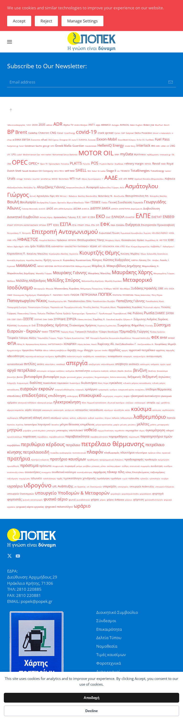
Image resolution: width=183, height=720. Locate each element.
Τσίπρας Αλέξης (27, 337)
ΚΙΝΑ (117, 246)
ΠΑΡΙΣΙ (67, 295)
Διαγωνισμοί (108, 671)
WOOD (55, 178)
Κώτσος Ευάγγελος (116, 260)
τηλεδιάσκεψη (49, 478)
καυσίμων (108, 410)
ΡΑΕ (129, 313)
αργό (168, 364)
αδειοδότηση (15, 356)
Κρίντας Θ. (57, 260)
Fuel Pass (162, 139)
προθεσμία (151, 459)
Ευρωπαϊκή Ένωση (109, 233)
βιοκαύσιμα (162, 371)
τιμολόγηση (103, 478)
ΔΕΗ (56, 208)
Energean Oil (65, 139)
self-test (70, 170)
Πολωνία (41, 313)
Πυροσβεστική (120, 313)
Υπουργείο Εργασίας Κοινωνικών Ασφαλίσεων (110, 338)
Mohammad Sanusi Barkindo (64, 154)
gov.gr (46, 145)
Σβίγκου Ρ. (128, 319)
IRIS (153, 145)
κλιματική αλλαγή (30, 418)
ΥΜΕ (87, 338)
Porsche (86, 163)
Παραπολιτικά (56, 307)
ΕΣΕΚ (56, 225)
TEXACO (125, 170)
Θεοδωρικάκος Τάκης (90, 240)
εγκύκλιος (115, 383)
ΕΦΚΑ (113, 225)
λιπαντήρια (30, 424)
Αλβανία (170, 178)
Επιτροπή (26, 233)
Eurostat (92, 139)
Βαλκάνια (73, 196)
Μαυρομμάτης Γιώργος (163, 273)
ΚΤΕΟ (122, 246)
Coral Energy (69, 133)
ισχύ (158, 402)
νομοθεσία (119, 430)
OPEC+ (34, 163)
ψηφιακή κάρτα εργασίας (30, 506)
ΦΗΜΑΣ (171, 338)
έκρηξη (71, 350)
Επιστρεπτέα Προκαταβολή (158, 225)
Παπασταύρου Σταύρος (38, 307)
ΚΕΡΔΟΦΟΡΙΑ (108, 246)
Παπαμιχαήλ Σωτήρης (17, 307)
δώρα (105, 383)
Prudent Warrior (106, 163)
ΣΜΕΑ (50, 319)
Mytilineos (140, 154)
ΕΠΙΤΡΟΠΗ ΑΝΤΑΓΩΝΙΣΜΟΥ (26, 225)
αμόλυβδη (60, 356)
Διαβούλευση (151, 208)
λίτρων (108, 418)
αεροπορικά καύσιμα (34, 356)
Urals (11, 178)
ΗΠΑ (14, 240)
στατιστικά (135, 466)
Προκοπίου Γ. (92, 313)
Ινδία (27, 246)
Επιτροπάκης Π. (14, 233)
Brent (21, 132)
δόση (100, 383)
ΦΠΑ (11, 343)
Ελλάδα (120, 225)
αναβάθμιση (88, 356)
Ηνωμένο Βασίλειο (47, 240)
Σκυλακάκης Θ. (24, 325)
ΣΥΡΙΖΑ (71, 319)
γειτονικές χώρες (74, 377)
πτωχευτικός (58, 466)
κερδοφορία (12, 418)
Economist (35, 139)
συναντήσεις (33, 472)
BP (10, 132)
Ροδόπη (138, 313)
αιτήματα (49, 356)
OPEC (20, 162)
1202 (28, 125)
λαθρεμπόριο (149, 416)
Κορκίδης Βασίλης (34, 260)
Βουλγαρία (28, 202)
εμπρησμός (103, 389)
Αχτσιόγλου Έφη (46, 196)
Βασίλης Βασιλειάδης (87, 196)
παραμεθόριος (118, 436)
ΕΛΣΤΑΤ (157, 217)
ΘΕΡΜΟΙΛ (72, 240)
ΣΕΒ (8, 319)
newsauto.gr (165, 154)
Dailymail (130, 133)
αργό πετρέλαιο (21, 370)
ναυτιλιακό (76, 430)
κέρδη (28, 410)
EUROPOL (83, 139)
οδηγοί (170, 430)
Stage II (111, 170)
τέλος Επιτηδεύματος (137, 472)
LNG (172, 145)
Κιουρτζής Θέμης (99, 252)
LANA (163, 146)
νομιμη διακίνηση (105, 430)
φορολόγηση (145, 493)
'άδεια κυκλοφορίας (16, 125)
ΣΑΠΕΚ (170, 313)
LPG (13, 154)
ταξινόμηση (12, 478)
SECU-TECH (59, 171)
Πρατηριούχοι (78, 313)
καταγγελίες (81, 410)
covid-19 (86, 131)
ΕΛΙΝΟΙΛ (118, 216)
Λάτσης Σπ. (145, 260)
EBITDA (26, 139)
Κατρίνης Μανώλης (37, 253)
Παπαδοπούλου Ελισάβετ (103, 301)
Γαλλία (104, 202)
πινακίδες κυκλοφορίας (60, 452)
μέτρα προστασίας (104, 424)
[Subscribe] (170, 82)
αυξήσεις (60, 371)
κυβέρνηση (82, 418)
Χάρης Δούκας (83, 344)
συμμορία (145, 466)
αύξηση (113, 371)
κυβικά (91, 418)
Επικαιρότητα (109, 629)
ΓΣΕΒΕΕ (96, 202)
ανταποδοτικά (15, 364)
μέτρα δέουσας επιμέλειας (77, 424)
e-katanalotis (165, 133)
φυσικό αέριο (56, 499)
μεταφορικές (163, 424)
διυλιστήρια (89, 383)
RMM (163, 163)
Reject (46, 21)
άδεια (45, 350)
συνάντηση (157, 466)
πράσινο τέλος (154, 452)
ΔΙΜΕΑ (106, 208)
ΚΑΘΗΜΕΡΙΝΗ (57, 246)
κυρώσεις (99, 418)
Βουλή (13, 201)
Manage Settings (82, 21)
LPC (8, 154)
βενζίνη (140, 370)
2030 (35, 124)
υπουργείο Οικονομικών (20, 493)
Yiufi (78, 178)
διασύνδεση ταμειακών (56, 383)
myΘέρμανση (153, 154)
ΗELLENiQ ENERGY (160, 233)
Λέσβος (155, 260)
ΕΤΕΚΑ (87, 225)
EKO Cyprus (53, 139)
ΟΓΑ (166, 288)
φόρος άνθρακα (115, 499)
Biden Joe (148, 124)
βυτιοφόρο (51, 377)
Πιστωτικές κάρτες (151, 307)
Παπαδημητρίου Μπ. (57, 301)
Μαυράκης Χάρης (132, 272)
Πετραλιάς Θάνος (108, 307)
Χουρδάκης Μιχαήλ (165, 344)
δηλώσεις (164, 377)
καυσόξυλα (119, 410)
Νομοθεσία (106, 646)
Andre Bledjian (80, 125)
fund (21, 146)
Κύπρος (97, 260)
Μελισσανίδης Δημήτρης (92, 281)
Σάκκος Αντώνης (84, 319)
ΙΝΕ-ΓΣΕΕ (163, 240)
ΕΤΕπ (93, 225)
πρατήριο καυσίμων (68, 459)
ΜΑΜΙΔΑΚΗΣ (26, 265)
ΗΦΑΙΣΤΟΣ (27, 239)
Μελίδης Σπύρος (64, 280)
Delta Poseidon (143, 133)
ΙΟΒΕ (171, 240)
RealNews (119, 163)
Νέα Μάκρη (125, 288)
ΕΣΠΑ (65, 224)
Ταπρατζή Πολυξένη (86, 331)
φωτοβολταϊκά (83, 499)
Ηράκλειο (62, 240)
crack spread (105, 133)
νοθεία (90, 430)
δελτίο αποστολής (118, 377)
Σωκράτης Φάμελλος (130, 325)
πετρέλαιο (73, 445)
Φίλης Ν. (21, 344)
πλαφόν (95, 452)
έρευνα (97, 350)
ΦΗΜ (163, 338)
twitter (168, 171)
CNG (53, 133)
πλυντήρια (127, 452)
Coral (60, 133)
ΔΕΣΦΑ (77, 208)
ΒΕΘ (57, 196)
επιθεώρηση (72, 396)
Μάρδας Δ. (99, 266)
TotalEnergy (157, 170)
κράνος (65, 418)
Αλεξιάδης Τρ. (30, 187)
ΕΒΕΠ (84, 217)
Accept (19, 21)
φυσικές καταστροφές (33, 499)
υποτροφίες (122, 486)
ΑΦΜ (130, 178)
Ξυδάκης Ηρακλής (144, 288)
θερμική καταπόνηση (96, 402)
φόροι (95, 499)
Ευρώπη (147, 233)
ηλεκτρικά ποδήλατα (27, 402)
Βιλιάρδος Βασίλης (158, 196)
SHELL (81, 170)
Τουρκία (12, 337)
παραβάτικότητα (56, 436)
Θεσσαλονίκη (128, 240)
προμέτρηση (163, 459)
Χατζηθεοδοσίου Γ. (126, 344)
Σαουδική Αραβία (114, 319)
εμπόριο (113, 389)
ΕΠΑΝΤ (10, 225)
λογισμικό (44, 424)
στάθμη (125, 466)
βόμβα (63, 377)
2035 (42, 124)
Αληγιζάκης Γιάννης (51, 187)
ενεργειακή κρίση (126, 389)
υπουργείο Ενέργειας (164, 486)
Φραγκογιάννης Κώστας (36, 344)
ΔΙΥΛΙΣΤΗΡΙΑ (124, 208)
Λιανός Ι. (164, 260)
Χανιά (94, 344)
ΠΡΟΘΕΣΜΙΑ (127, 295)
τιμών (124, 478)
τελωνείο (36, 478)
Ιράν (33, 246)
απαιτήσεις (50, 364)
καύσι (127, 410)
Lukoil (19, 154)
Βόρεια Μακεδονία (75, 202)
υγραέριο (15, 486)
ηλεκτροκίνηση (67, 402)
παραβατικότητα (77, 436)
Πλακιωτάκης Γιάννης (26, 313)
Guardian (78, 145)
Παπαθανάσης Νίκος (155, 301)
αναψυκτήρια (139, 356)
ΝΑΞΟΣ (116, 288)
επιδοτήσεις (34, 395)
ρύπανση (96, 466)
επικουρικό (90, 395)
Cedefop (32, 133)
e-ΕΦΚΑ (17, 139)
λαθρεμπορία (126, 418)
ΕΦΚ (105, 224)
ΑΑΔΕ (111, 177)
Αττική (33, 196)
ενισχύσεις (140, 389)
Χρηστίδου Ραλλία (32, 350)
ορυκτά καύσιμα (14, 436)
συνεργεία (46, 472)
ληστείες (11, 424)
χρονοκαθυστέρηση (154, 499)
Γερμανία (138, 202)
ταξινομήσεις (157, 472)
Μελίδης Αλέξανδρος (31, 280)
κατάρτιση (69, 410)
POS (94, 163)
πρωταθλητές (13, 466)
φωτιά (72, 499)
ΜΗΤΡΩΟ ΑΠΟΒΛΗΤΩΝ (64, 266)
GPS (52, 146)
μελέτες (143, 424)
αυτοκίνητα (82, 370)
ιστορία (151, 402)
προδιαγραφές (134, 459)
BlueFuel (159, 125)
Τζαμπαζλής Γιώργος (134, 331)
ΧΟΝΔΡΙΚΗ (70, 344)
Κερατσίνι (73, 253)
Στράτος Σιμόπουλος (107, 325)
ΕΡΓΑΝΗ (42, 225)
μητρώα (14, 430)
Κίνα (128, 246)
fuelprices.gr (12, 146)
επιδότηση (57, 395)
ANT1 (91, 124)
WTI (72, 178)
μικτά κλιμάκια (39, 430)
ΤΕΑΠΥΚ (54, 331)
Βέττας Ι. (64, 196)
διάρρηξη (11, 383)
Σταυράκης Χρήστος (52, 325)
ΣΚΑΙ (45, 319)
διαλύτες (36, 383)
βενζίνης (152, 371)
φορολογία (116, 493)
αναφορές (127, 356)
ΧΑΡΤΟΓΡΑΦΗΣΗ (55, 344)
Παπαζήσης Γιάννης (130, 301)
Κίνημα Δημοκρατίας (140, 246)
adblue (49, 125)
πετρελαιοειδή (36, 452)
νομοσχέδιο (131, 430)
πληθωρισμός (111, 452)
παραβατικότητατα (99, 436)
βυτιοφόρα (33, 376)
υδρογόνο (37, 485)
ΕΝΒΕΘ (168, 216)
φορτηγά (157, 493)
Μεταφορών (39, 288)
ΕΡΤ (49, 225)
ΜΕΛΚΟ (40, 266)
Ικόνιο (10, 246)
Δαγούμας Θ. (136, 208)
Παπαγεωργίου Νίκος (27, 300)
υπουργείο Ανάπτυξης (141, 486)
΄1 (102, 178)
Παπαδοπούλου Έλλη (80, 301)
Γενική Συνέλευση (120, 202)
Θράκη (140, 240)
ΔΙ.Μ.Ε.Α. (85, 208)
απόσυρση (145, 364)
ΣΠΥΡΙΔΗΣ (60, 319)
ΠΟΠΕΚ (105, 294)
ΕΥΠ (97, 225)
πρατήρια (18, 458)
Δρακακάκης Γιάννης (65, 217)
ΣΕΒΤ (13, 319)
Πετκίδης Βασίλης (91, 307)
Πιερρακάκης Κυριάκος (129, 307)
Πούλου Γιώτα (54, 313)
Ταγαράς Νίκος (67, 331)
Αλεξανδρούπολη (15, 187)
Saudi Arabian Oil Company (37, 170)
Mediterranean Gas (31, 154)
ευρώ (127, 396)
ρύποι (103, 466)
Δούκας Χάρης (46, 217)
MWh (117, 154)
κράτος (73, 418)
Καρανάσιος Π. (16, 253)
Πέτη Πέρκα (157, 295)
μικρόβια (27, 430)
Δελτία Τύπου (108, 637)
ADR (57, 124)
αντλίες (30, 363)
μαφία (116, 424)
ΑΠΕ (125, 178)
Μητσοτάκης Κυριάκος (66, 288)
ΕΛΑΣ (108, 217)
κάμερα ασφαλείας (15, 410)
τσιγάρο (164, 478)
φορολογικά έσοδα (130, 493)
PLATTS (76, 163)
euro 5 (75, 139)
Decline (91, 711)
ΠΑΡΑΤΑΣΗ (58, 295)
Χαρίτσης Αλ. (105, 344)
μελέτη (153, 424)
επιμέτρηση (107, 396)
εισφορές (80, 389)
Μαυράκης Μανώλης (99, 273)
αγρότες (160, 350)
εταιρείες (118, 396)
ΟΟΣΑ (171, 288)
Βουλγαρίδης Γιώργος (46, 202)
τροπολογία (154, 478)
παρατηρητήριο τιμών (156, 436)
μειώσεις (132, 424)
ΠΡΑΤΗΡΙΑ (117, 295)
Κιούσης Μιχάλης (130, 253)
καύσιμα (141, 408)
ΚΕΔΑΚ (93, 246)
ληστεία (171, 417)
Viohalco (27, 178)
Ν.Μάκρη (108, 288)
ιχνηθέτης (165, 402)
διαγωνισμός (23, 383)
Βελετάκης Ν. (105, 196)
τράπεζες (144, 478)
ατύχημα (51, 371)
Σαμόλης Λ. (99, 319)
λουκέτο (55, 424)
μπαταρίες (62, 430)
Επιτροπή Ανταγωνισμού (65, 231)
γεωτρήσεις (88, 377)
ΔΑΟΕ (49, 208)
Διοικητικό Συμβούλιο (23, 217)
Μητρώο (49, 288)
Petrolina (65, 163)
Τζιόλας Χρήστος (157, 331)
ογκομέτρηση (155, 430)
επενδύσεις (14, 396)
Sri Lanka (101, 171)
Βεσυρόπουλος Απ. (137, 196)
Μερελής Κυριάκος (113, 281)
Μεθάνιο (11, 281)
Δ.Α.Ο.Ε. (42, 208)
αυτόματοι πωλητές (100, 371)
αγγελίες (114, 350)
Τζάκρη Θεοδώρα (108, 331)
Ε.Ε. (79, 217)
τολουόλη (133, 478)
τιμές (59, 478)
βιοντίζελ (11, 377)
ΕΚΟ (100, 216)
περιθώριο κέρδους (43, 444)
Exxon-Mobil (107, 139)
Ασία (122, 187)
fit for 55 (141, 139)
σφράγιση (99, 472)
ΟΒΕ (160, 288)
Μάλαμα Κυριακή (83, 266)
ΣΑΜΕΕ (160, 313)
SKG (89, 171)
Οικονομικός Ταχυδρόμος (24, 295)
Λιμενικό (11, 266)
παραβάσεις (42, 436)
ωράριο (82, 505)
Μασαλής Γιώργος (44, 273)
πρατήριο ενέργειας (40, 459)
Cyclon (117, 133)
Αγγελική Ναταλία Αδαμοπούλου (149, 178)
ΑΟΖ (120, 178)
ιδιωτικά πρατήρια (115, 402)
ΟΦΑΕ (9, 295)
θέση (84, 402)
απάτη (40, 364)
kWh (158, 146)
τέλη (121, 472)
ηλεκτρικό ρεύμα (44, 402)
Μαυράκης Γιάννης (70, 272)
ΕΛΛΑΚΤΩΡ (130, 217)
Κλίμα (143, 253)
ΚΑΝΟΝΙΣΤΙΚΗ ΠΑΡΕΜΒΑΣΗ (77, 246)
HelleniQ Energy (110, 145)
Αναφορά (92, 187)
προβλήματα (92, 459)
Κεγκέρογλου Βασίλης (58, 253)
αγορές (125, 350)
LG (168, 146)
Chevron (43, 133)
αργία (162, 364)
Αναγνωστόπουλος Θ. (75, 187)
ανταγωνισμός (154, 356)
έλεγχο (80, 350)
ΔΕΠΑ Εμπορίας (65, 208)
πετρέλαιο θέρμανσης (112, 443)
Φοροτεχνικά (108, 663)
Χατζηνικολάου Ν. (145, 344)
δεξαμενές (134, 377)
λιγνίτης (19, 424)
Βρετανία (61, 202)
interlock (143, 145)
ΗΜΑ (9, 240)
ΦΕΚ (155, 337)
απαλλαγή (60, 364)
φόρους (128, 499)
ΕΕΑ (93, 217)
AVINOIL (124, 124)
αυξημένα (70, 371)
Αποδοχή (91, 698)
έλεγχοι (88, 350)
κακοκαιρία (47, 410)
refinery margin (134, 163)
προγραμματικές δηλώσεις (111, 459)
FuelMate (150, 139)
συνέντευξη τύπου (15, 472)
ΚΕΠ (100, 246)
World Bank (64, 178)
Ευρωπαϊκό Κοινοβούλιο (132, 233)
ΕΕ (89, 217)
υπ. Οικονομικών (94, 486)
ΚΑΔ (48, 246)
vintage (19, 178)
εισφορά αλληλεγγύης (65, 389)
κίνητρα (37, 410)
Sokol (94, 171)
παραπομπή (134, 436)
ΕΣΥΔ (74, 225)
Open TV (44, 163)
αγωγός (170, 350)
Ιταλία (41, 246)
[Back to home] (91, 41)
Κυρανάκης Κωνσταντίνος (77, 260)
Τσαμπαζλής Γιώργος (46, 338)
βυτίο (20, 377)
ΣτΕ (34, 325)
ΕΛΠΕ (143, 215)
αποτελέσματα (107, 364)
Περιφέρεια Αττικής (73, 307)
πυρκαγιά (70, 466)
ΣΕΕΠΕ (28, 319)
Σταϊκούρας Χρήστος (83, 325)
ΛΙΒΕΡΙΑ (134, 260)
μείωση (123, 424)
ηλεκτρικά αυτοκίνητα (145, 396)
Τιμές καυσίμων (111, 654)
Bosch (166, 125)
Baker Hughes (136, 125)
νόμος (142, 430)
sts (118, 171)
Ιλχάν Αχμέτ (19, 246)
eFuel (44, 139)
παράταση (29, 436)
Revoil (156, 163)
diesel (155, 133)
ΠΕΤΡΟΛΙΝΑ (88, 294)
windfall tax (46, 178)
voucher (36, 178)
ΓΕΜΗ (87, 202)
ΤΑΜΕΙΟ (44, 331)
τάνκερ (112, 472)
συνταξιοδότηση (84, 472)
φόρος (103, 499)
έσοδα (104, 350)
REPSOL (148, 163)
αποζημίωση (94, 364)
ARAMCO (106, 124)
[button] (9, 41)
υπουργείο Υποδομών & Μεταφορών (72, 493)
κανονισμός (58, 410)
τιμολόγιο (116, 478)
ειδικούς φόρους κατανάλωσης (137, 383)
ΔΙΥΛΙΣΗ (114, 208)
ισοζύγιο (129, 402)
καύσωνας (156, 410)
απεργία (77, 363)
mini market (46, 154)
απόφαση (155, 364)
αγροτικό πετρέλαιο (142, 350)
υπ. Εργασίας (80, 486)
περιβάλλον (13, 445)
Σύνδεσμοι (106, 620)
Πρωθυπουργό (105, 313)
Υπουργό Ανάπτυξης (141, 338)
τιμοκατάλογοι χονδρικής (79, 478)
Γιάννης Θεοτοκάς (30, 208)
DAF (123, 133)
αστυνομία (41, 371)
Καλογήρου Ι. (168, 246)
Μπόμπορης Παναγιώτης (91, 288)
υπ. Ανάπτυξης (62, 486)
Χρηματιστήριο (14, 350)
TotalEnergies (140, 170)
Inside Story (130, 146)
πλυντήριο (141, 452)
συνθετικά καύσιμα (64, 472)
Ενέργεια (132, 224)
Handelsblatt (91, 146)
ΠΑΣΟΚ (75, 295)
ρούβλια (87, 466)
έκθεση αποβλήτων (57, 350)
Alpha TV (68, 124)
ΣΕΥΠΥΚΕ (38, 319)
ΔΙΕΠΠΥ (95, 208)
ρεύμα (79, 466)
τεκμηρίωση (24, 478)
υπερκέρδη (110, 486)
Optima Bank (54, 163)
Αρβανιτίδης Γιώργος (109, 187)
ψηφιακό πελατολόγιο (59, 506)
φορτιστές (14, 499)
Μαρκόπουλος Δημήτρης (21, 273)
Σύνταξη (149, 325)
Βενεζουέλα (119, 196)
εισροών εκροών (37, 388)
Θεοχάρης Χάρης (112, 240)
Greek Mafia (63, 145)
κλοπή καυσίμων (52, 417)
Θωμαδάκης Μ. (151, 240)
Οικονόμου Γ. (44, 295)
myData (126, 154)
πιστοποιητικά (79, 452)
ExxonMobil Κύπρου (127, 139)
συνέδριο (168, 466)
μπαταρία (50, 430)
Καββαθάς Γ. (156, 246)
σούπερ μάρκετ (114, 466)
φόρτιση (138, 499)
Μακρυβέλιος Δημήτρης (124, 266)
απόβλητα (121, 364)
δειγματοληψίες (102, 377)
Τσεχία (60, 338)
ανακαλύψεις (101, 356)
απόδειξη (134, 364)
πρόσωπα (45, 466)
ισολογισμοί (140, 402)
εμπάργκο (91, 389)
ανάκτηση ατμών (74, 356)
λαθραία (115, 418)
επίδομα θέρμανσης (159, 389)
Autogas (115, 125)
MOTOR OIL (96, 153)
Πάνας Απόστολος (142, 295)
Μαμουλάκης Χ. (150, 266)
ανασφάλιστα (115, 356)
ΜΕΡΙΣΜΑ (49, 266)
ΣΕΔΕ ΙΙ (19, 319)
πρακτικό (166, 452)
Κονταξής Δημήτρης (16, 260)
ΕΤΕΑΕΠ (80, 225)
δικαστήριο (75, 383)
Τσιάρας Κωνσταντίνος (74, 338)
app (98, 124)
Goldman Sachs (33, 145)
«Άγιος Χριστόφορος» (91, 178)
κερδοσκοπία (168, 410)
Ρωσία (149, 312)
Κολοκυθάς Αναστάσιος (157, 253)
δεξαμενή (150, 376)
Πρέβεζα (67, 313)
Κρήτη (47, 260)
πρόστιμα (29, 465)
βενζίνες (128, 371)
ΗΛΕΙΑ (171, 233)
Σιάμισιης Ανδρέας (145, 319)
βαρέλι (120, 371)
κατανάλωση (96, 410)
